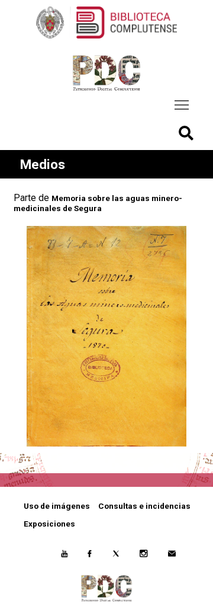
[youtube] (64, 555)
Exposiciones (49, 523)
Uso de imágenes (57, 506)
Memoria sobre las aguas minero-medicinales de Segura (98, 203)
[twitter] (116, 555)
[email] (171, 555)
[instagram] (143, 555)
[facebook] (90, 555)
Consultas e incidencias (144, 506)
